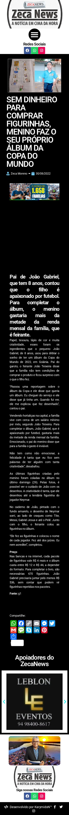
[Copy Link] (29, 623)
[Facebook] (27, 50)
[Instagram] (41, 50)
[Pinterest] (44, 630)
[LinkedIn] (36, 630)
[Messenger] (44, 623)
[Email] (36, 623)
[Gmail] (13, 630)
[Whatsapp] (34, 50)
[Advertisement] (34, 237)
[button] (35, 35)
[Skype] (29, 630)
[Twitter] (52, 623)
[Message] (21, 630)
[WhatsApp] (13, 623)
